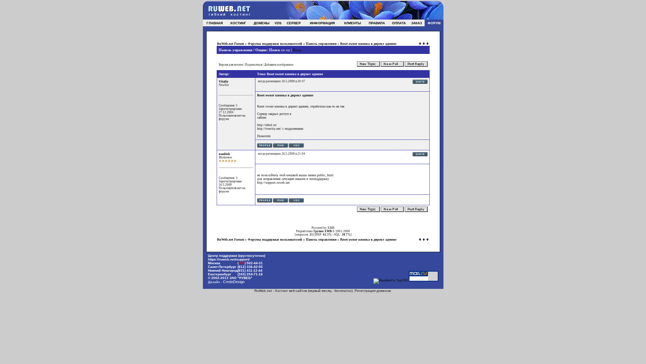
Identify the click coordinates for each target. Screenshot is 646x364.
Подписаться (253, 64)
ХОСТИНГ (238, 23)
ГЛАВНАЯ (215, 23)
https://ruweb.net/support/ (229, 259)
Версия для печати (231, 64)
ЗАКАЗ (416, 23)
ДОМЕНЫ (262, 23)
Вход (297, 50)
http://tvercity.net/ (269, 128)
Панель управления (321, 44)
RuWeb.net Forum (230, 44)
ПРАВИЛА (377, 23)
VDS (278, 23)
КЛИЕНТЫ (352, 23)
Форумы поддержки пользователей (275, 44)
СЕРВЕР (294, 23)
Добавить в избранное (278, 64)
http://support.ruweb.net (273, 182)
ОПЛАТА (399, 23)
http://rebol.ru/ (267, 125)
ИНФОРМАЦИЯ (322, 23)
